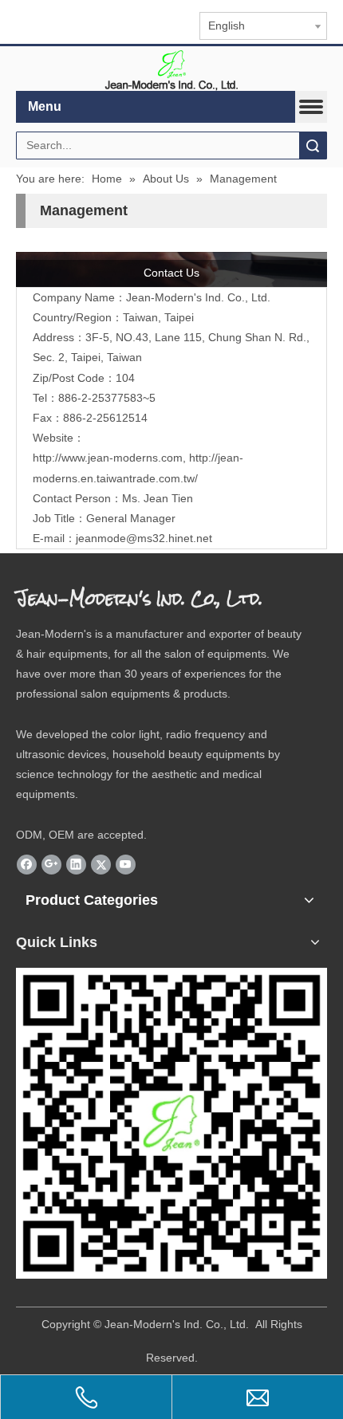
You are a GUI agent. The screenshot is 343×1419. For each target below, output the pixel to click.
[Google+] (51, 864)
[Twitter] (101, 864)
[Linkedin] (76, 864)
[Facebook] (27, 864)
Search (312, 145)
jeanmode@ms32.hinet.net (144, 538)
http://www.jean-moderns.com (108, 457)
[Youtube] (126, 864)
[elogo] (171, 69)
